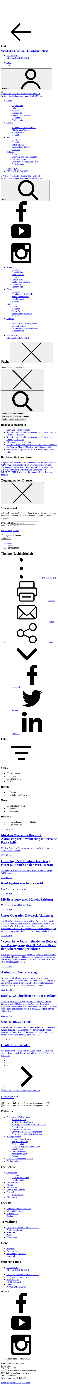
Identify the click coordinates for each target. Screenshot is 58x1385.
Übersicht (16, 103)
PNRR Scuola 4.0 (14, 1230)
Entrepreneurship (19, 1151)
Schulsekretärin (18, 1180)
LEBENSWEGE (30, 467)
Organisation (17, 105)
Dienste (13, 792)
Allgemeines (6, 462)
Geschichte (16, 118)
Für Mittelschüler (46, 467)
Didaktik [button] (10, 152)
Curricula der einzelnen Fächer (25, 162)
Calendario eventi (17, 806)
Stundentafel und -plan (21, 1129)
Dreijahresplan (18, 164)
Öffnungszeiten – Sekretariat (18, 442)
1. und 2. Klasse (19, 1119)
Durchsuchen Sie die (15, 416)
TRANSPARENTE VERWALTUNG (22, 1227)
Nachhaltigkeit (7, 467)
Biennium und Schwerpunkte (24, 157)
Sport (43, 470)
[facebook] (21, 221)
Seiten (12, 781)
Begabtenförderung (36, 472)
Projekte (40, 465)
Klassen (15, 110)
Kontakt (15, 135)
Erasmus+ (16, 1156)
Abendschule (17, 1127)
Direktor (15, 1175)
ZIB (3, 470)
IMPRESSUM (12, 1279)
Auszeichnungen (12, 470)
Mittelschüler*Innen (20, 130)
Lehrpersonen (18, 108)
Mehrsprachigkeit (19, 1154)
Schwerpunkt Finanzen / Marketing (27, 1132)
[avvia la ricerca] (22, 401)
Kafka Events (17, 1194)
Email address (7, 523)
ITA (8, 65)
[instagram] (21, 262)
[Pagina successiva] (26, 1086)
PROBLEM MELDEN (16, 1287)
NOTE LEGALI (13, 1282)
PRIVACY (11, 1284)
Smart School (17, 1149)
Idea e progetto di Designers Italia (15, 1382)
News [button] (8, 137)
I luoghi (13, 776)
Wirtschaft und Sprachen (30, 470)
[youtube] (21, 242)
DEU (8, 62)
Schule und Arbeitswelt (16, 465)
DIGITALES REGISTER (17, 58)
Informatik (18, 467)
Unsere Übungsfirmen (21, 1139)
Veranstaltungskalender (22, 147)
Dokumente (15, 773)
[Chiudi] (31, 352)
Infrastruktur (17, 113)
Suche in (13, 419)
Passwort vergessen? (10, 530)
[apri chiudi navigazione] (2, 91)
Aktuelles (16, 142)
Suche (3, 367)
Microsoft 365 (12, 55)
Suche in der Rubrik (13, 414)
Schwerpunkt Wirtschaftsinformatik (27, 1134)
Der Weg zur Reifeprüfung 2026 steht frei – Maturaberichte (31, 444)
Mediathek (23, 472)
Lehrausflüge (17, 462)
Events (48, 465)
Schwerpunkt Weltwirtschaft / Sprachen (29, 1124)
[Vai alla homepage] (20, 93)
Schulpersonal (18, 132)
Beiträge (13, 808)
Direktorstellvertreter (20, 1177)
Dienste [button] (9, 122)
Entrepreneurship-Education (36, 462)
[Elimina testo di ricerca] (22, 380)
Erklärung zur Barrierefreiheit (19, 1277)
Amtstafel (16, 149)
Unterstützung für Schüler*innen (26, 1146)
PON (8, 1235)
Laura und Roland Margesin (18, 430)
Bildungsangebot (19, 159)
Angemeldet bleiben (12, 535)
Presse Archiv (18, 144)
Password (5, 526)
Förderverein (17, 120)
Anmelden (6, 538)
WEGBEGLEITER (9, 472)
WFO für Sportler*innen (22, 1122)
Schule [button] (9, 101)
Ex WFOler (32, 465)
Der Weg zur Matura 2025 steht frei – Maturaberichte (29, 447)
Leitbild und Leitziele (21, 115)
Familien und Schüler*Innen (24, 127)
